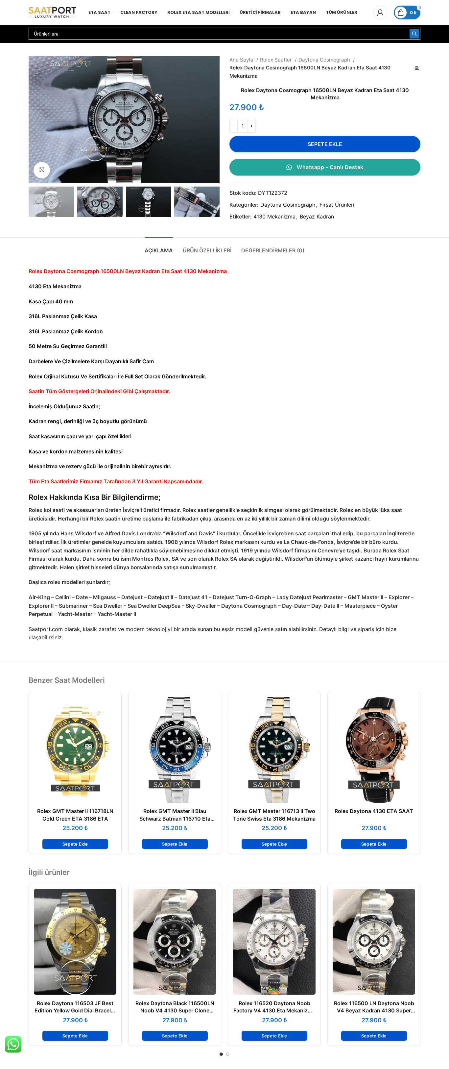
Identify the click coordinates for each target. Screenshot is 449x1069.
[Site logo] (52, 12)
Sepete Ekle (325, 144)
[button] (75, 844)
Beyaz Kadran (317, 216)
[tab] (159, 247)
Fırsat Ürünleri (336, 204)
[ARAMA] (414, 33)
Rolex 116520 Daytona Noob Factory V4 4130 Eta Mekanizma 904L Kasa (274, 1010)
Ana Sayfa (242, 60)
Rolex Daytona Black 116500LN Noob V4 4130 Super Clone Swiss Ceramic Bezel (174, 1010)
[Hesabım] (380, 12)
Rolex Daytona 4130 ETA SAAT (374, 811)
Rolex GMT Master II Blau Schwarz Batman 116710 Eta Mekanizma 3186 (174, 818)
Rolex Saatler (276, 60)
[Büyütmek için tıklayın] (42, 170)
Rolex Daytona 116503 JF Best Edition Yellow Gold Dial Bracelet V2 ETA (75, 1010)
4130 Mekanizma (274, 216)
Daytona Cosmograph (324, 60)
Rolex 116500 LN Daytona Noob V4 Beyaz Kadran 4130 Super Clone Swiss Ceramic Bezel (374, 1010)
